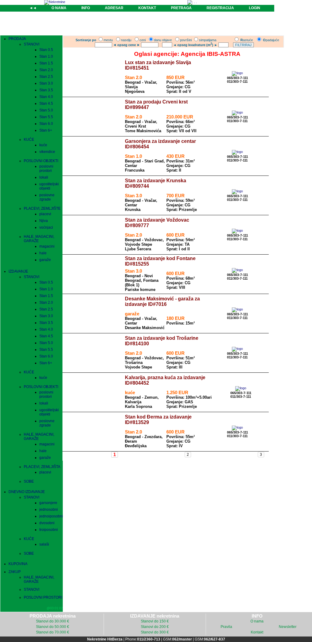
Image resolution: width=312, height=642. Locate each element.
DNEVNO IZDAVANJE (27, 492)
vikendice (47, 152)
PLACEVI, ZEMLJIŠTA (42, 467)
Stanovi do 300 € (155, 632)
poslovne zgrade (47, 197)
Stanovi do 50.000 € (52, 627)
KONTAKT (147, 8)
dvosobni (47, 523)
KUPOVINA (18, 564)
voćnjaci (46, 227)
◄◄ (33, 8)
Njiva (43, 221)
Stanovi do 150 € (155, 621)
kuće (43, 145)
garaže (45, 260)
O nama (257, 621)
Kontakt (257, 632)
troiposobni (48, 530)
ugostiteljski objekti (49, 186)
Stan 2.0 (46, 70)
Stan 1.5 (46, 63)
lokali (43, 177)
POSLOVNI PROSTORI (43, 597)
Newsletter (287, 627)
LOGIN (254, 8)
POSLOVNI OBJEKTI (41, 161)
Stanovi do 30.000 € (52, 621)
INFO (85, 8)
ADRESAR (114, 8)
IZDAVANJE (18, 271)
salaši (44, 544)
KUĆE (29, 139)
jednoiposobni (51, 516)
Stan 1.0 (46, 56)
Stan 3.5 (46, 90)
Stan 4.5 (46, 103)
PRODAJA (17, 39)
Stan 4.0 (46, 97)
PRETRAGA (181, 8)
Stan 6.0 (46, 124)
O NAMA (58, 8)
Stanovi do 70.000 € (52, 632)
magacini (47, 246)
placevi (45, 214)
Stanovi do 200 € (155, 627)
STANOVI (31, 44)
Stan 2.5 (46, 76)
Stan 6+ (45, 130)
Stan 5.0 (46, 110)
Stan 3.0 (46, 83)
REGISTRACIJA (220, 8)
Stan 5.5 (46, 117)
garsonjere (48, 503)
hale (43, 253)
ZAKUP (15, 572)
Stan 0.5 (46, 50)
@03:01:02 (55, 608)
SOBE (29, 481)
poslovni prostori (46, 168)
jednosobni (48, 509)
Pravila (226, 627)
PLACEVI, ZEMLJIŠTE (42, 208)
